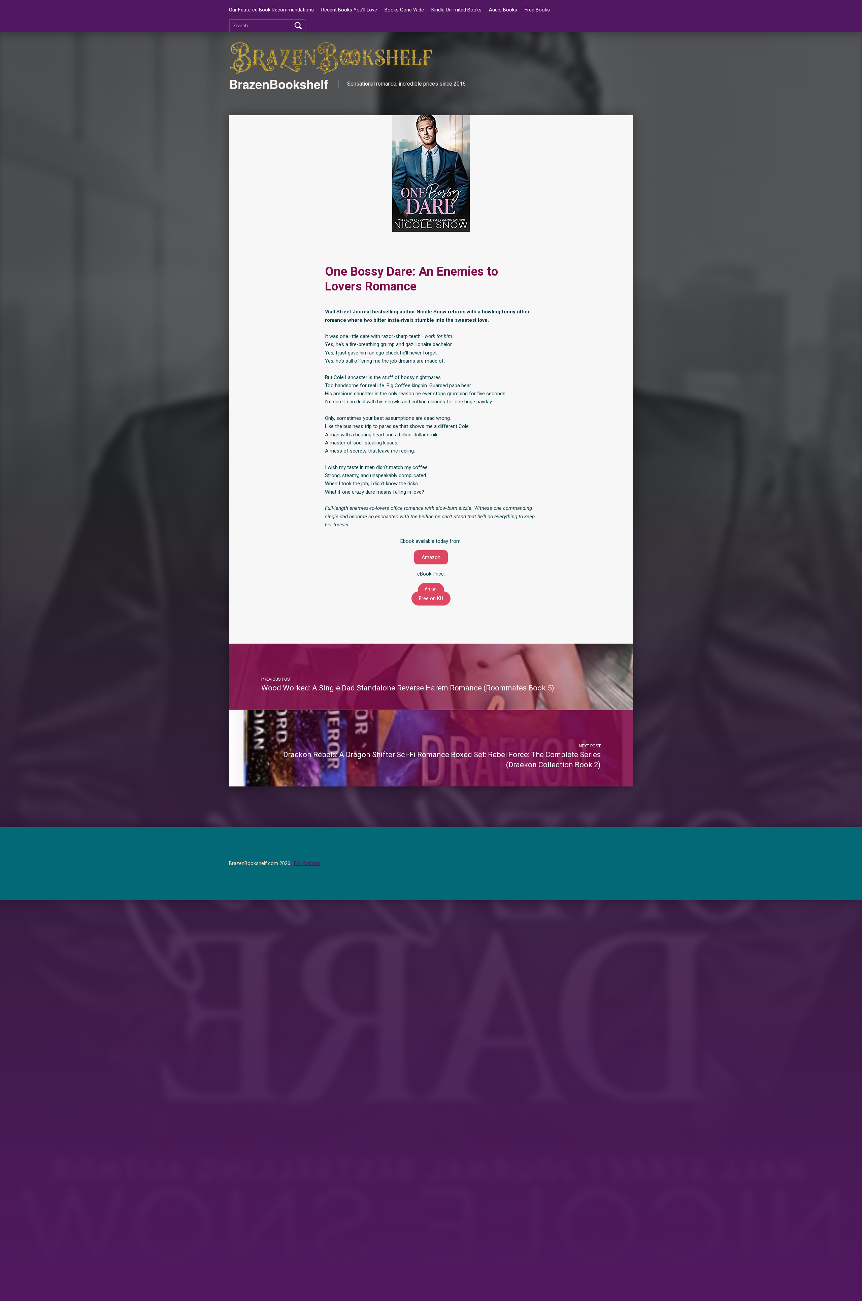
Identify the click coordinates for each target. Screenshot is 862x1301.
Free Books (537, 10)
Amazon (431, 557)
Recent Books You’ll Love (349, 10)
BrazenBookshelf (278, 84)
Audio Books (503, 10)
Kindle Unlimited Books (456, 10)
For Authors (307, 863)
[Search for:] (267, 25)
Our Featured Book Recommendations (271, 10)
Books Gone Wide (404, 10)
